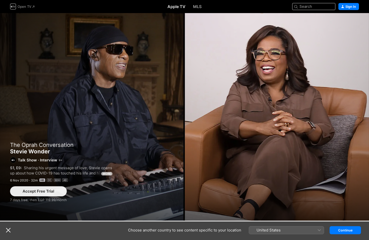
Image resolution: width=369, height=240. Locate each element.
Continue (345, 230)
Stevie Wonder (184, 117)
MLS (197, 6)
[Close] (8, 230)
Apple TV (176, 6)
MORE (107, 173)
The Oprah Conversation (42, 145)
